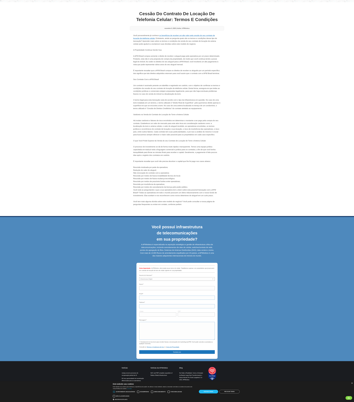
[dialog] (177, 391)
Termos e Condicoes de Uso (155, 347)
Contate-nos (177, 352)
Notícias (125, 368)
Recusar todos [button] (229, 391)
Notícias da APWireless (159, 368)
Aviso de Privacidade (172, 347)
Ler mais (129, 388)
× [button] (352, 383)
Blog (181, 368)
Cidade (141, 311)
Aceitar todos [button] (208, 391)
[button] (349, 398)
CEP (179, 311)
